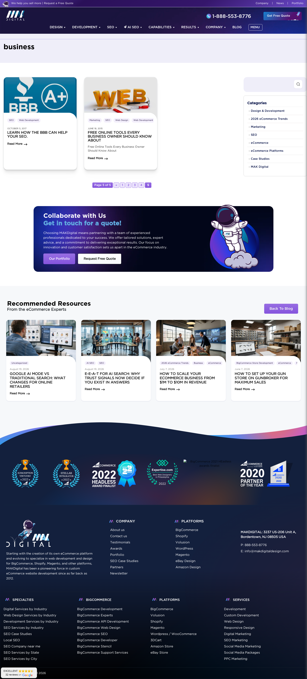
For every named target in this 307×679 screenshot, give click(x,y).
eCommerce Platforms (267, 150)
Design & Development (268, 111)
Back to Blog (281, 308)
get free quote (278, 15)
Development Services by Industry (31, 621)
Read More (17, 393)
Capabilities (160, 27)
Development (85, 27)
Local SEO (12, 640)
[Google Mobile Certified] (115, 477)
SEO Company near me (22, 646)
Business (198, 363)
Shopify (156, 621)
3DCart (155, 640)
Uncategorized (19, 363)
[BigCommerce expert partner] (24, 473)
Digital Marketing (237, 634)
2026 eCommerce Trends (269, 119)
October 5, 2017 (16, 129)
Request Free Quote (100, 258)
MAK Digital (259, 166)
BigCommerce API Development (103, 621)
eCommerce (259, 142)
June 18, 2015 (95, 129)
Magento (157, 627)
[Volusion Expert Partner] (66, 473)
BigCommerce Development (99, 609)
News (280, 3)
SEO (110, 27)
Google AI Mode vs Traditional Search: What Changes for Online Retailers (38, 380)
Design (56, 27)
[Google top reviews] (162, 473)
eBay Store (159, 652)
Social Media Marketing (242, 646)
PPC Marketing (235, 659)
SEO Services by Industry (24, 627)
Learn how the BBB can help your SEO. (37, 134)
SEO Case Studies (18, 634)
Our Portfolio (59, 258)
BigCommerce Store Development (254, 363)
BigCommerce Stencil (94, 646)
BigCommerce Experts (95, 615)
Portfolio (297, 3)
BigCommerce (161, 609)
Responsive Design (239, 627)
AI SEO (133, 27)
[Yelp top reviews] (209, 463)
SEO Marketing (236, 640)
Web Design (121, 120)
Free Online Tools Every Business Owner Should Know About (120, 136)
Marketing (95, 120)
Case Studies (260, 158)
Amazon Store (161, 646)
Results (188, 27)
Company (262, 3)
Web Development (29, 120)
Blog (237, 27)
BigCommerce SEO (92, 634)
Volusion (157, 615)
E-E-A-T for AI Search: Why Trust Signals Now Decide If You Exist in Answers (115, 378)
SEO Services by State (21, 652)
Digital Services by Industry (25, 609)
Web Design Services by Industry (30, 615)
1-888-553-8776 (231, 16)
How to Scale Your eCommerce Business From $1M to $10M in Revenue (187, 378)
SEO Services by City (20, 659)
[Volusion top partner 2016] (267, 477)
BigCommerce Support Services (102, 652)
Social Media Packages (242, 652)
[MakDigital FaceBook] (243, 522)
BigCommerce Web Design (98, 627)
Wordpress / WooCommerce (173, 634)
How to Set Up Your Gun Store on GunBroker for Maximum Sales (261, 378)
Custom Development (241, 615)
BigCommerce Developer (97, 640)
